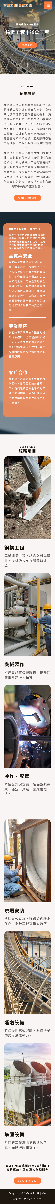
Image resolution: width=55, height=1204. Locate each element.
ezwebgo (36, 1198)
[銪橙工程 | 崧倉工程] (17, 5)
